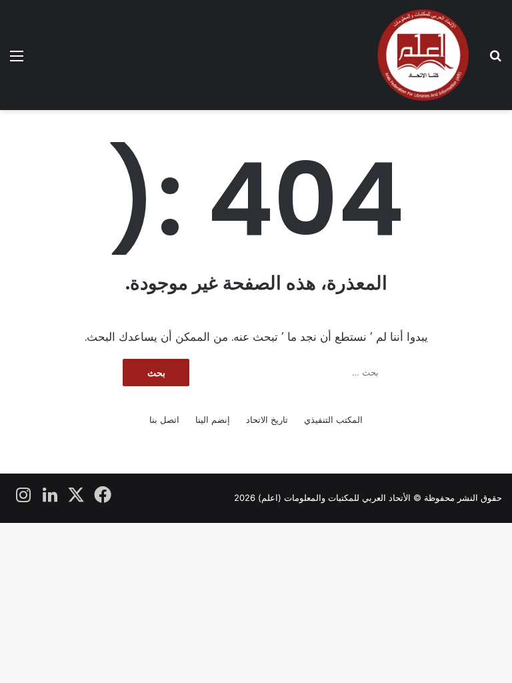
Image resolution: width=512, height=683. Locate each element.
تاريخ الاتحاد (267, 419)
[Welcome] (423, 55)
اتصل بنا (164, 419)
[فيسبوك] (103, 495)
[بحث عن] (495, 60)
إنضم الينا (212, 419)
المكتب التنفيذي (333, 419)
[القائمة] (16, 60)
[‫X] (77, 495)
